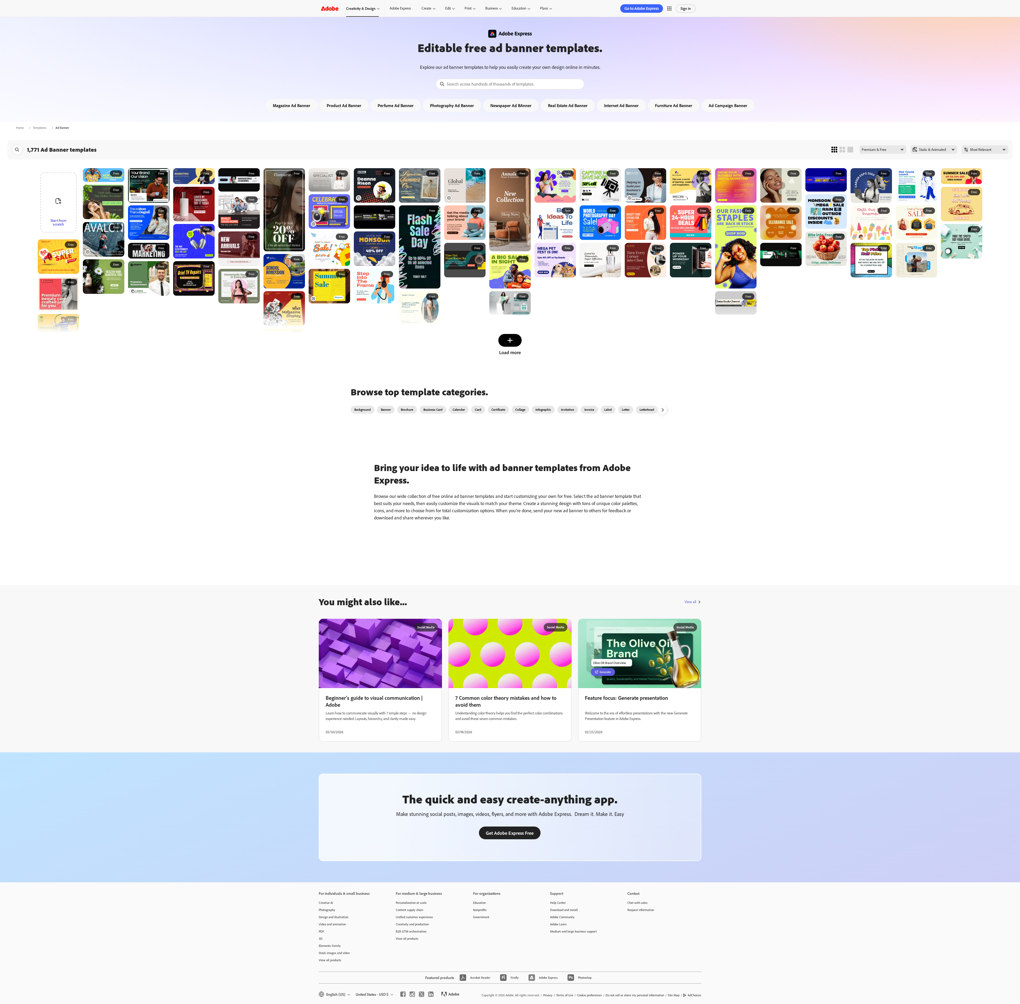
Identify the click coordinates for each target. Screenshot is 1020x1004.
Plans (544, 8)
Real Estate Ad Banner (568, 105)
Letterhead (647, 410)
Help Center (558, 903)
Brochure (407, 410)
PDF (321, 931)
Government (481, 917)
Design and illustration (333, 917)
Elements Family (330, 946)
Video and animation (332, 924)
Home (20, 128)
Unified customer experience (414, 917)
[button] (669, 8)
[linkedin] (431, 994)
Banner (386, 410)
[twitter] (421, 994)
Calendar (459, 410)
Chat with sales (637, 903)
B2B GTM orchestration (411, 931)
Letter (626, 410)
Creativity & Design (361, 8)
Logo (667, 410)
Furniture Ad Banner (673, 105)
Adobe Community (562, 917)
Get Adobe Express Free (510, 833)
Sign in (686, 8)
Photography (327, 910)
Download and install (564, 910)
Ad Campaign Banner (728, 105)
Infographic (543, 410)
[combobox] (510, 84)
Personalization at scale (411, 903)
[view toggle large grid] (850, 149)
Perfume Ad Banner (396, 105)
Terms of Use (564, 995)
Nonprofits (480, 910)
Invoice (589, 410)
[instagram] (412, 994)
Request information (640, 910)
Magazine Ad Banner (291, 105)
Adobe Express (400, 8)
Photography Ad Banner (452, 105)
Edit (448, 8)
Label (608, 410)
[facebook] (403, 994)
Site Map (673, 995)
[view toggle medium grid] (842, 149)
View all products (330, 960)
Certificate (498, 410)
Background (362, 410)
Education (519, 8)
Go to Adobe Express (641, 8)
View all (690, 601)
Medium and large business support (573, 931)
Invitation (567, 410)
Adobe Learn (558, 924)
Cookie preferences (589, 995)
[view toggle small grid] (834, 149)
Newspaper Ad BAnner (511, 105)
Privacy (547, 995)
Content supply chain (409, 910)
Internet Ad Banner (621, 105)
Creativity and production (412, 924)
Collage (520, 410)
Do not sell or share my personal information (635, 995)
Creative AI (326, 903)
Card (478, 410)
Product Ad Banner (344, 105)
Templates (39, 128)
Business (491, 8)
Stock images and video (334, 953)
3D (320, 939)
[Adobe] (330, 8)
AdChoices (694, 995)
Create (426, 8)
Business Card (433, 410)
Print (468, 8)
